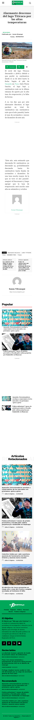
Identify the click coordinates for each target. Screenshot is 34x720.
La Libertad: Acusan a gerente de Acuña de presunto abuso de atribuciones (16, 654)
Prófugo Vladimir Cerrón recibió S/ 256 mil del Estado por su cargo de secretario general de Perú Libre (17, 671)
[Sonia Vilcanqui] (17, 281)
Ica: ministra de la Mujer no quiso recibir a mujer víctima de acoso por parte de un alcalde (8, 265)
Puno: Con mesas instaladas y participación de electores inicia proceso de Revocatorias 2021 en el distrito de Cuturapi (16, 662)
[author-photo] (3, 494)
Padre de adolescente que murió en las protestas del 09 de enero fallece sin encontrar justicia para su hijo (24, 266)
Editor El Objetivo (10, 494)
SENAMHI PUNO (11, 255)
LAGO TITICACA (26, 252)
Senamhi (8, 84)
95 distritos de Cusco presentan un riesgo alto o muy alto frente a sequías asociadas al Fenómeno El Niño (17, 589)
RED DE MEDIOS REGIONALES (10, 657)
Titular (20, 255)
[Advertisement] (17, 140)
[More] (27, 67)
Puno (17, 84)
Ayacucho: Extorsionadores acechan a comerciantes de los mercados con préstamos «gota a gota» (15, 329)
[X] (14, 643)
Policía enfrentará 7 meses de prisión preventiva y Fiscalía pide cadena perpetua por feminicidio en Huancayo (17, 353)
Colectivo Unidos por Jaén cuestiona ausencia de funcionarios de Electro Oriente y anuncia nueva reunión (16, 555)
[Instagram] (9, 643)
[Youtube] (19, 643)
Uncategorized (6, 667)
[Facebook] (4, 643)
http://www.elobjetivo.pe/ (17, 292)
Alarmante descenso (14, 252)
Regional (6, 32)
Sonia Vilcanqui (17, 34)
